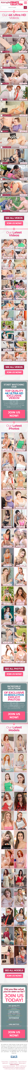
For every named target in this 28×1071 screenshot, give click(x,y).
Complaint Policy (13, 1061)
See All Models (14, 970)
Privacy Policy (5, 1061)
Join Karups (16, 707)
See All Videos (14, 218)
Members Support (13, 1063)
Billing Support (22, 1063)
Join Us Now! (14, 223)
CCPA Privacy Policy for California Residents (14, 1068)
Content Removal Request (9, 1066)
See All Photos (14, 668)
